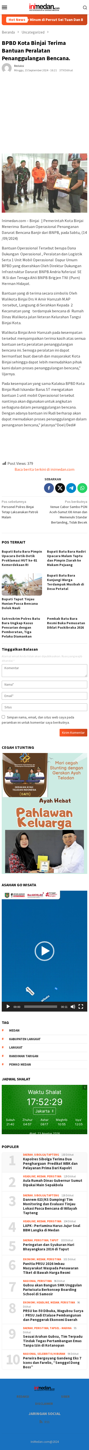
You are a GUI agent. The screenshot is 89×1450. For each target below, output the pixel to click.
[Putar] (8, 1006)
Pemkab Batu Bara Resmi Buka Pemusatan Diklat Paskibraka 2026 (66, 623)
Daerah (28, 1154)
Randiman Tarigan (23, 1056)
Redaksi (23, 1396)
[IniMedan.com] (44, 6)
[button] (44, 951)
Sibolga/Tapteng (46, 1154)
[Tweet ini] (60, 488)
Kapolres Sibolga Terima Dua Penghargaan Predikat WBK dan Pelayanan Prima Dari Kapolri (50, 1163)
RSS (46, 1422)
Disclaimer (44, 1404)
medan (14, 1030)
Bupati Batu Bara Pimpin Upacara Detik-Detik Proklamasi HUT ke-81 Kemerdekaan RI (22, 558)
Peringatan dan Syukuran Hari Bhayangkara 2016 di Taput (48, 1247)
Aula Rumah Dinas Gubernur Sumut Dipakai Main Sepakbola (52, 1182)
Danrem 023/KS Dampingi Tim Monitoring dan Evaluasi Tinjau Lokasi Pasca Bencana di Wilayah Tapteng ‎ (50, 1206)
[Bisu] (72, 1006)
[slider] (40, 1006)
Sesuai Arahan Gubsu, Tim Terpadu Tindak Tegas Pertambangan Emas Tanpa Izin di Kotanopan (53, 1341)
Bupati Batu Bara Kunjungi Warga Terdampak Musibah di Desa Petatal (65, 582)
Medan (41, 1176)
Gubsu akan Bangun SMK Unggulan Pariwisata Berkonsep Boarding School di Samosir (52, 1289)
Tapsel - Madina (60, 1328)
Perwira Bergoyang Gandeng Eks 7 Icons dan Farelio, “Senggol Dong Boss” (52, 1362)
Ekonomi (29, 1259)
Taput (54, 1240)
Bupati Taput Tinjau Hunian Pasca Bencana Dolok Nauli (20, 603)
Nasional (29, 1281)
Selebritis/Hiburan (51, 1354)
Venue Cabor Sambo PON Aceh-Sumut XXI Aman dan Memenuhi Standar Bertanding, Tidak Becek (68, 512)
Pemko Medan (20, 1064)
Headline (29, 1176)
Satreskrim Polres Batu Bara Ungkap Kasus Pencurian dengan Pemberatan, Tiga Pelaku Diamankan (21, 627)
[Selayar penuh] (80, 1006)
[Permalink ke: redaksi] (7, 68)
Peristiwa (54, 1176)
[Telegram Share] (71, 488)
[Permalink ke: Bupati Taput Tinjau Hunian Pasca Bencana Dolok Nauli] (22, 584)
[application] (44, 951)
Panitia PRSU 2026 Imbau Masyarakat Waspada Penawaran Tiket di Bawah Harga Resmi (50, 1268)
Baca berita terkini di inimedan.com (44, 469)
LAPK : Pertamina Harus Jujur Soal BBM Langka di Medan (51, 1228)
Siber (65, 1396)
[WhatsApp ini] (82, 488)
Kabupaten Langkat (25, 1039)
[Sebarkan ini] (49, 488)
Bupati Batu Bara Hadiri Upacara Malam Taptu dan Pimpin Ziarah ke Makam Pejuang (66, 558)
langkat (16, 1047)
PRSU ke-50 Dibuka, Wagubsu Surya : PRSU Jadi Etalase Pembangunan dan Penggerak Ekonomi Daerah (53, 1315)
